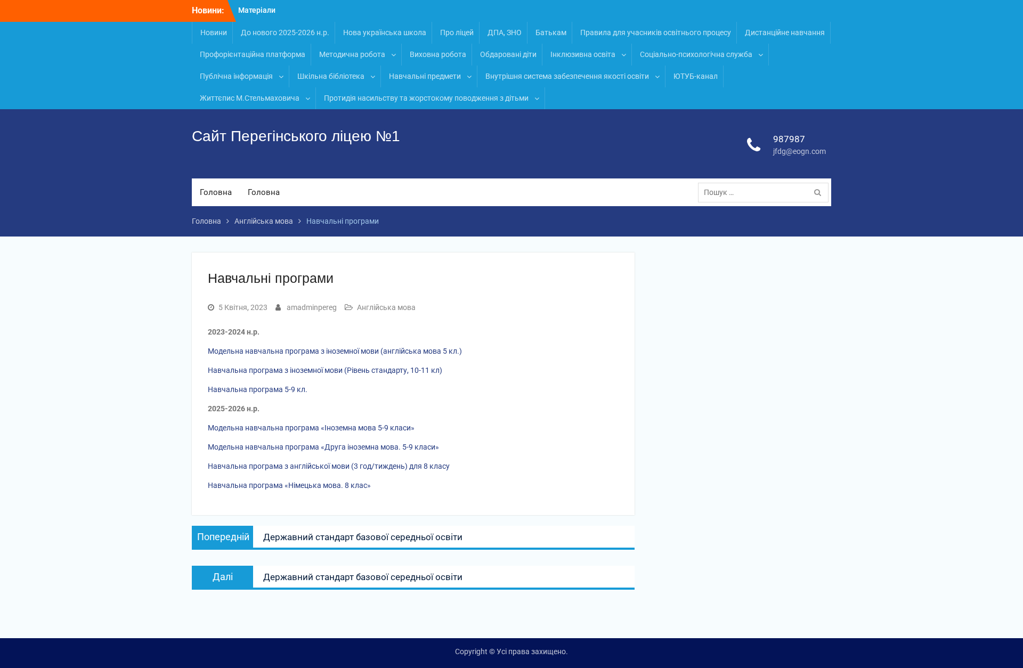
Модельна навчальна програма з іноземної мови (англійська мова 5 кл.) (335, 351)
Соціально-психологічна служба (696, 54)
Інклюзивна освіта (582, 54)
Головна (216, 192)
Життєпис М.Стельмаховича (249, 98)
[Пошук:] (766, 192)
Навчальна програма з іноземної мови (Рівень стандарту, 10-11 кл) (325, 370)
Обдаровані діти (508, 54)
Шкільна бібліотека (330, 76)
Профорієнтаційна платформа (252, 54)
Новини (213, 32)
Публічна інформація (236, 76)
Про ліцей (457, 32)
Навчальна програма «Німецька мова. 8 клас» (289, 485)
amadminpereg (312, 307)
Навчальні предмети (425, 76)
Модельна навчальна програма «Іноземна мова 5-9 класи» (311, 427)
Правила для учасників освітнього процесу (655, 32)
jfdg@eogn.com (799, 151)
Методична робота (352, 54)
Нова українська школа (384, 32)
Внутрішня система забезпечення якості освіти (567, 76)
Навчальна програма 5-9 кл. (257, 389)
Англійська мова (386, 307)
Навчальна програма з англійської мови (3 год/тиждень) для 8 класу (329, 466)
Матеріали (256, 10)
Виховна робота (438, 54)
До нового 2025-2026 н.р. (285, 32)
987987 (789, 139)
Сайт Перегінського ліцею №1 (296, 136)
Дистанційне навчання (785, 32)
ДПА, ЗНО (505, 32)
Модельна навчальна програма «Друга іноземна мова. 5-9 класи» (323, 447)
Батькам (550, 32)
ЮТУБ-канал (695, 76)
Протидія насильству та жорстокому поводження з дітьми (426, 98)
